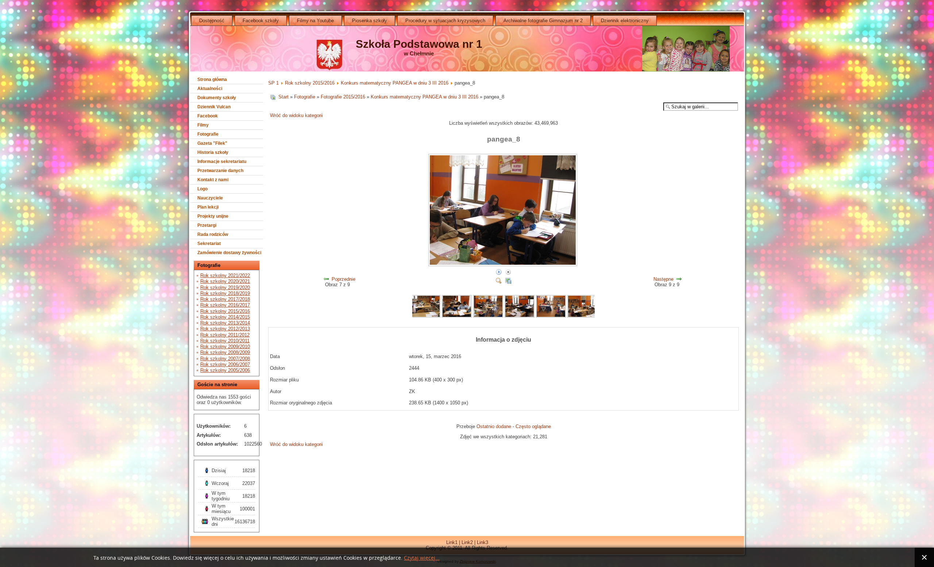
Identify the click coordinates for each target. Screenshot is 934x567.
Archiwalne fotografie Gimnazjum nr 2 (543, 20)
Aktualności (209, 88)
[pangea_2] (426, 316)
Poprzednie (343, 279)
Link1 (452, 542)
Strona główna (212, 79)
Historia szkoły (212, 152)
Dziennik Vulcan (214, 106)
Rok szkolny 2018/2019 (225, 293)
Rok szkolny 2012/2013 (225, 328)
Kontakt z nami (212, 179)
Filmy (203, 125)
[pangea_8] (503, 265)
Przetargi (206, 225)
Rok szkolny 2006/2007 (225, 364)
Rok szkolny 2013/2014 (225, 323)
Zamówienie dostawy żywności (229, 252)
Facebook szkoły (261, 20)
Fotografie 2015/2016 (343, 97)
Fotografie (208, 134)
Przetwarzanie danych (220, 170)
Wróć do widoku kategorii (296, 115)
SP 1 (273, 83)
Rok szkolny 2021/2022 (225, 275)
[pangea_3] (457, 316)
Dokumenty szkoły (216, 97)
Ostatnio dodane (493, 426)
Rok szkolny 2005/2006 (225, 370)
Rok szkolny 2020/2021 (225, 281)
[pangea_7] (582, 316)
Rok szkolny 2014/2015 (225, 317)
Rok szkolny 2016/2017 (225, 305)
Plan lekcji (208, 207)
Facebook (207, 116)
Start (283, 97)
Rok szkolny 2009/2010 (225, 346)
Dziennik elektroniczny (625, 20)
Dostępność (211, 20)
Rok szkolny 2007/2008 (225, 358)
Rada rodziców (212, 234)
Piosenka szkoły (369, 20)
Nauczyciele (210, 198)
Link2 (467, 542)
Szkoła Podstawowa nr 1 (419, 44)
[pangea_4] (488, 316)
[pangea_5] (519, 316)
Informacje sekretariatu (221, 161)
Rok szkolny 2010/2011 (225, 340)
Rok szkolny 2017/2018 (225, 299)
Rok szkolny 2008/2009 (225, 352)
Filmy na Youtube (315, 20)
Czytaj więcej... (422, 558)
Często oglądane (533, 426)
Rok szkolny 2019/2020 (225, 287)
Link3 (482, 542)
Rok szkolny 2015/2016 (225, 311)
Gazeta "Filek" (212, 143)
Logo (202, 188)
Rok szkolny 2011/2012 (225, 335)
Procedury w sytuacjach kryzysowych (445, 20)
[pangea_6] (551, 316)
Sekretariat (209, 243)
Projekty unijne (212, 216)
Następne (663, 279)
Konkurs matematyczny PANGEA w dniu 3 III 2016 (394, 83)
